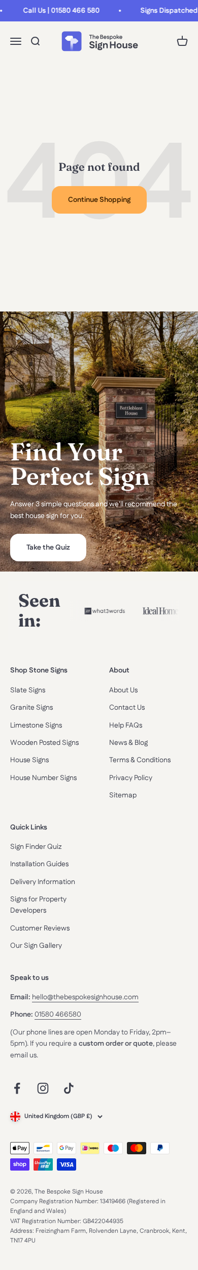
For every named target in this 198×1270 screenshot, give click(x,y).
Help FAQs (125, 725)
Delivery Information (42, 882)
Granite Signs (31, 708)
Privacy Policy (130, 778)
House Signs (29, 760)
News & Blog (128, 743)
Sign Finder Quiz (35, 847)
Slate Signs (27, 690)
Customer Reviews (40, 928)
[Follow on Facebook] (17, 1088)
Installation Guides (39, 864)
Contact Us (127, 708)
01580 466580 (58, 1014)
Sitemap (123, 795)
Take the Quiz (48, 547)
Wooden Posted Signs (44, 743)
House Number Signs (43, 778)
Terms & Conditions (140, 760)
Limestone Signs (36, 725)
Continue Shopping (99, 200)
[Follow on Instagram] (43, 1088)
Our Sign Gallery (36, 946)
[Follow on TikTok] (69, 1088)
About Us (123, 690)
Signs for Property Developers (38, 905)
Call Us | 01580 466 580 (58, 11)
